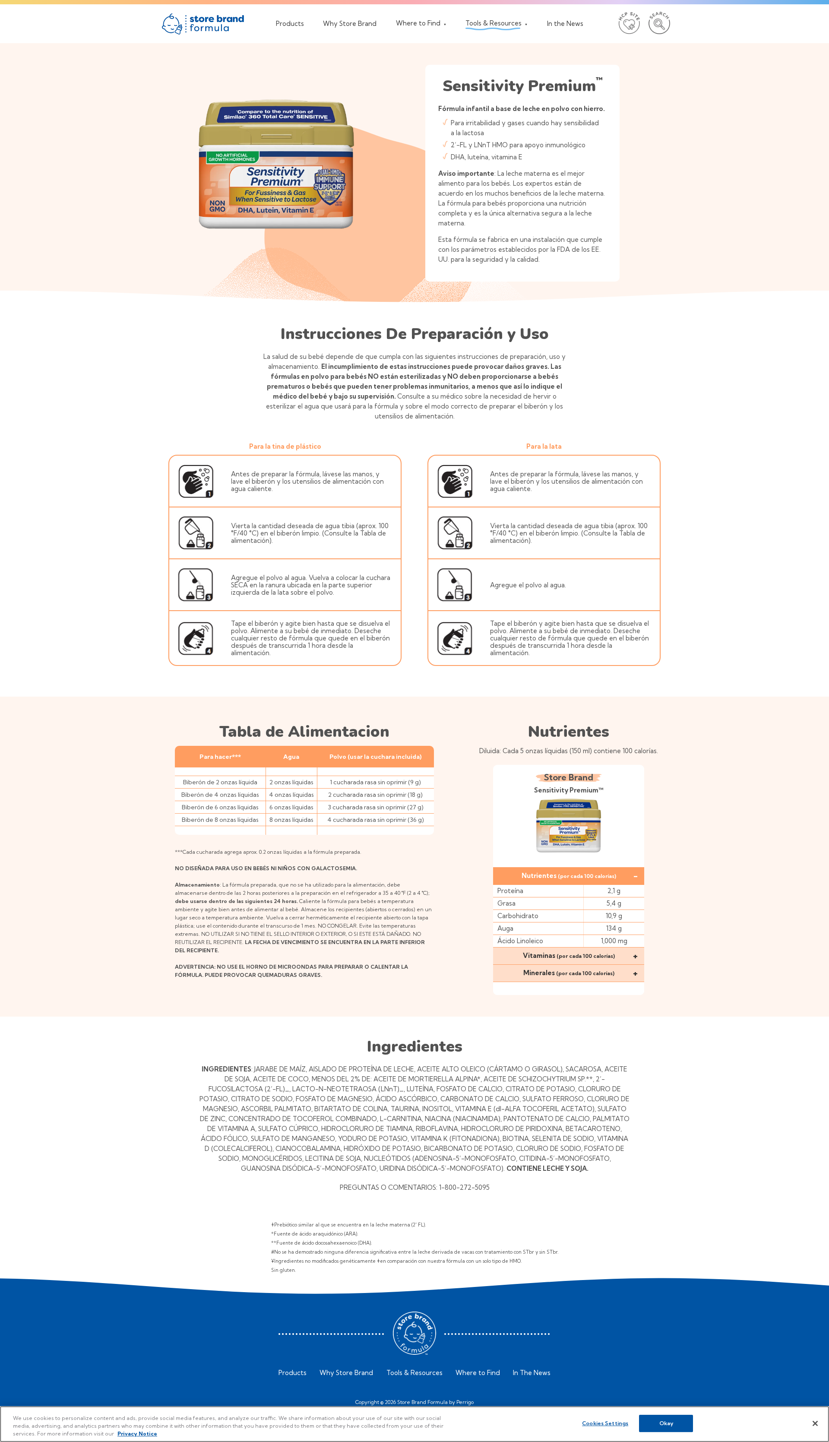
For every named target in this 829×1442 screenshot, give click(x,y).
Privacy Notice (137, 1433)
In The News (532, 1373)
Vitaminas (569, 955)
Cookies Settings (605, 1423)
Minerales (568, 973)
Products (292, 1373)
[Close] (815, 1423)
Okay (666, 1423)
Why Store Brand (346, 1373)
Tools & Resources (414, 1373)
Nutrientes (569, 876)
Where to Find (478, 1373)
